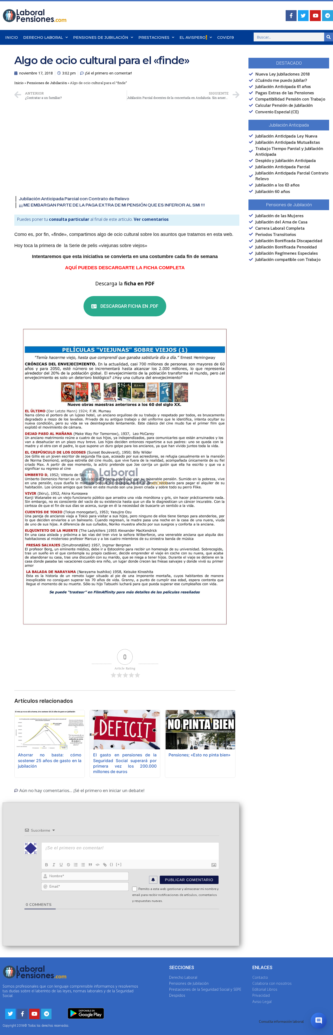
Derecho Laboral (43, 37)
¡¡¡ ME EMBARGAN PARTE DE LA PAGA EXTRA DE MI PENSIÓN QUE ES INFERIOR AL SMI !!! (112, 205)
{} (111, 864)
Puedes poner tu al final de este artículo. (93, 219)
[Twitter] (303, 15)
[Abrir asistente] (319, 1021)
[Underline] (61, 865)
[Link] (104, 865)
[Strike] (68, 865)
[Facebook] (291, 15)
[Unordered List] (83, 865)
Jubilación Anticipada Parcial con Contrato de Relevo (74, 198)
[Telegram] (327, 15)
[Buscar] (328, 37)
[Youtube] (315, 15)
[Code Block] (97, 865)
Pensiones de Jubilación (100, 37)
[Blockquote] (90, 865)
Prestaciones (153, 37)
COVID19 (225, 37)
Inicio (11, 37)
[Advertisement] (126, 139)
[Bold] (46, 865)
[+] (119, 864)
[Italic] (53, 865)
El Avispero (193, 37)
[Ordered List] (75, 865)
